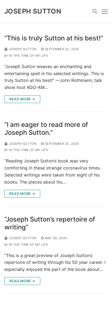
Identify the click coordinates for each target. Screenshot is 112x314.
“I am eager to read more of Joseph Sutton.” (46, 128)
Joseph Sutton (32, 11)
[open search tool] (94, 11)
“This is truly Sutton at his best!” (53, 38)
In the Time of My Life (28, 55)
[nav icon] (105, 11)
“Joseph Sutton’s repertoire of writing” (49, 223)
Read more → (22, 99)
